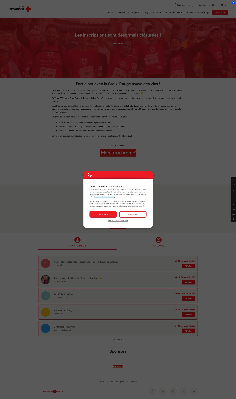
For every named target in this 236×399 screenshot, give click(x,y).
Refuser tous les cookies (118, 220)
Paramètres (133, 214)
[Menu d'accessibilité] (233, 2)
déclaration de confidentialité (104, 197)
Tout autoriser (103, 214)
